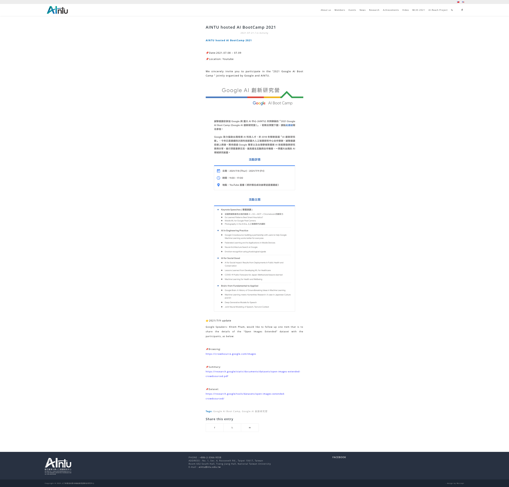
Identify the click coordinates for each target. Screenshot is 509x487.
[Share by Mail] (250, 428)
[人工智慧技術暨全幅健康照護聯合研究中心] (57, 10)
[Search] (452, 10)
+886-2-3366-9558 (210, 457)
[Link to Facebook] (462, 10)
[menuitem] (458, 2)
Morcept (460, 483)
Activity (264, 33)
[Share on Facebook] (214, 428)
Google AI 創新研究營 (255, 411)
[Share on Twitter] (232, 428)
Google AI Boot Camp (226, 411)
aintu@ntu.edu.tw (210, 467)
